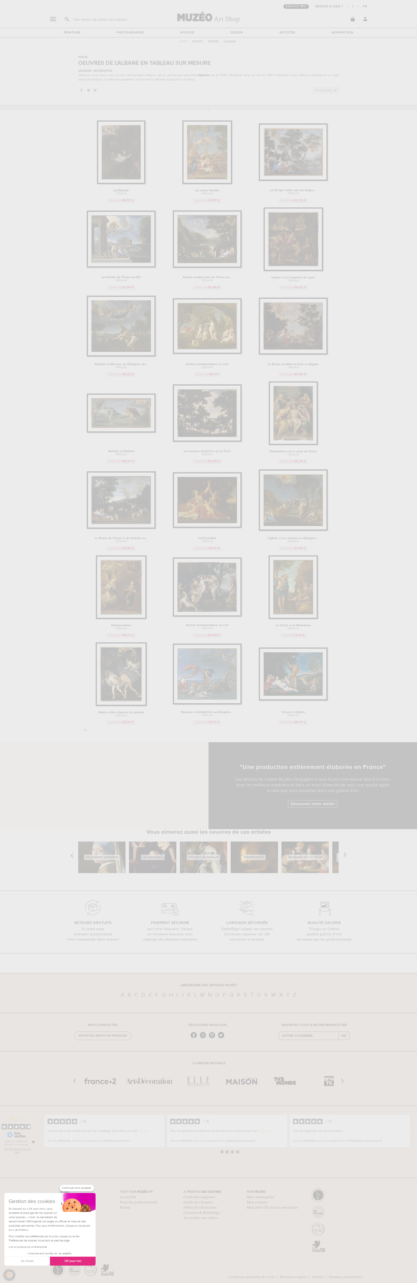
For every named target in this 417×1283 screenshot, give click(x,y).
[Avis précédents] (41, 1131)
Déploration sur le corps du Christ (293, 453)
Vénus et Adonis (293, 714)
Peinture (72, 32)
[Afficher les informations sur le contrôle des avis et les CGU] (33, 1142)
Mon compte (257, 1202)
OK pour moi (73, 1261)
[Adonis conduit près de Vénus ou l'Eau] (207, 267)
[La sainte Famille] (207, 183)
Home (183, 41)
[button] (9, 1275)
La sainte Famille (207, 192)
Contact (318, 1277)
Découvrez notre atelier (313, 804)
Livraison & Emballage (201, 1213)
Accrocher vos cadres (200, 1218)
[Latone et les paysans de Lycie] (293, 270)
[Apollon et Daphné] (121, 431)
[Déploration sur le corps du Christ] (293, 444)
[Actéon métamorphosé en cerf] (207, 353)
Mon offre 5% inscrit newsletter (272, 1207)
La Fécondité (207, 540)
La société (128, 1197)
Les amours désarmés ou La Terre (207, 453)
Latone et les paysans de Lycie (293, 279)
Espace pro (296, 6)
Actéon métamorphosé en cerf (207, 366)
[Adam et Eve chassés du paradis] (121, 705)
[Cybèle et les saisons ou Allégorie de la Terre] (293, 529)
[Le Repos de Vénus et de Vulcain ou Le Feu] (121, 527)
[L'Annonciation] (121, 618)
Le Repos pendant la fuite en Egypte (293, 366)
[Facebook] (194, 1037)
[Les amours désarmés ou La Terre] (207, 440)
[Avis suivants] (413, 1131)
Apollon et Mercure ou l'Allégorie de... (121, 366)
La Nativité (121, 192)
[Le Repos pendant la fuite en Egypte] (293, 353)
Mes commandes (260, 1197)
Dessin (237, 32)
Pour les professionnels (138, 1202)
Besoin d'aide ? (329, 6)
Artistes (287, 32)
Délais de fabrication (200, 1207)
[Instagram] (203, 1037)
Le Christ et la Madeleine (293, 627)
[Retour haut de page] (86, 730)
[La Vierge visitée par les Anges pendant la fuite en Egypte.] (293, 180)
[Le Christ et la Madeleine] (293, 618)
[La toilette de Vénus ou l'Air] (121, 266)
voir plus (144, 1131)
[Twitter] (222, 1037)
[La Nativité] (121, 183)
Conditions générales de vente (251, 1277)
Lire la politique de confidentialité (28, 1247)
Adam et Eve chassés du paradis (121, 714)
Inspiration (342, 32)
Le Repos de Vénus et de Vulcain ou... (121, 540)
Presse (125, 1207)
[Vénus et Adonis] (293, 699)
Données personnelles (346, 1277)
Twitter (88, 90)
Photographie (130, 32)
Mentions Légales (293, 1277)
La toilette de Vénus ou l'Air (121, 279)
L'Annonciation (121, 627)
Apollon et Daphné (121, 453)
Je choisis (27, 1261)
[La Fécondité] (207, 527)
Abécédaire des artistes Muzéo (208, 985)
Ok (344, 1035)
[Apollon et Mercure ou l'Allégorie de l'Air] (121, 355)
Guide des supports (199, 1197)
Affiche (187, 32)
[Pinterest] (213, 1037)
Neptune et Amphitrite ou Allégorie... (207, 714)
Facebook (81, 90)
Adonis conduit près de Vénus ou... (207, 279)
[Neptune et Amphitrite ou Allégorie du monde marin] (207, 703)
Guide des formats (198, 1202)
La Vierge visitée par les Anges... (293, 192)
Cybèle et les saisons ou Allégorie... (293, 540)
